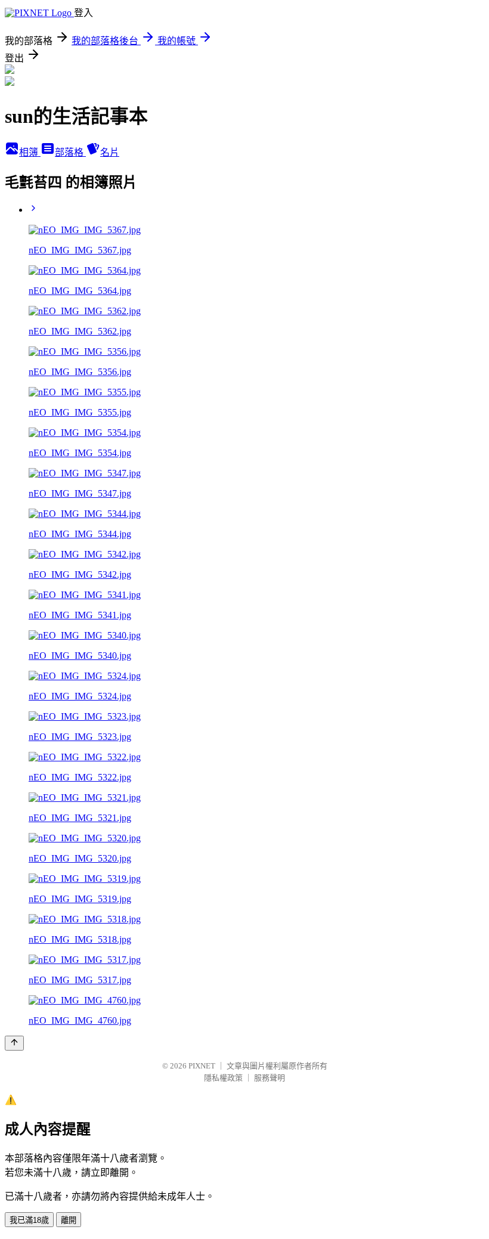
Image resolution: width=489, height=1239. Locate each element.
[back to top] (14, 1043)
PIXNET (201, 1065)
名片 (109, 152)
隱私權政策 (223, 1077)
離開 (68, 1220)
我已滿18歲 (29, 1220)
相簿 (30, 152)
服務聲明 (269, 1077)
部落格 (70, 152)
